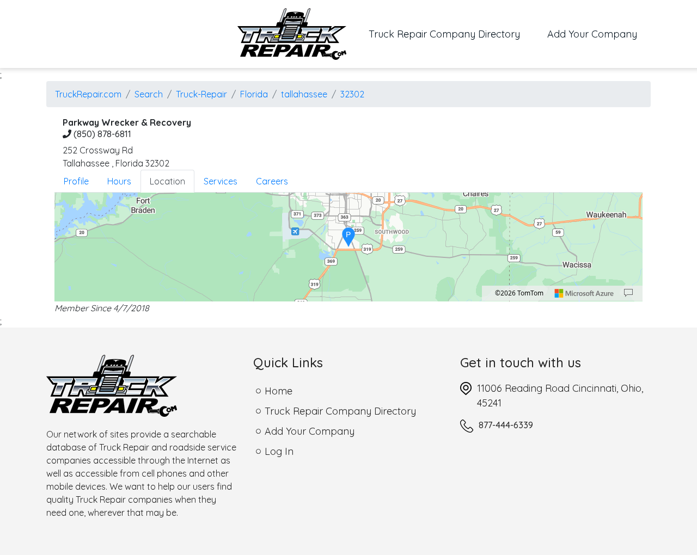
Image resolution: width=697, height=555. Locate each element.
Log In (279, 451)
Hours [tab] (119, 181)
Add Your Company (592, 34)
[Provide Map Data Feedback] (628, 293)
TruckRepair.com (88, 94)
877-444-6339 (506, 425)
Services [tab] (220, 181)
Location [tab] (167, 181)
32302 (352, 94)
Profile (76, 181)
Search (148, 94)
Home (278, 391)
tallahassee (304, 94)
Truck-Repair (201, 94)
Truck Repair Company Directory (451, 33)
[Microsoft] (584, 293)
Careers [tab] (272, 181)
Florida (254, 94)
